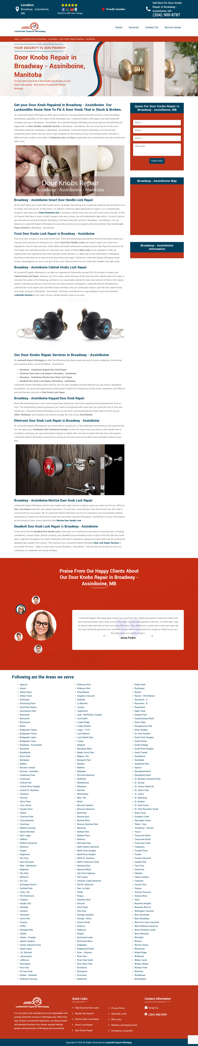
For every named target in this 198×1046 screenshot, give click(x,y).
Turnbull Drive (141, 850)
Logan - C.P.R (83, 729)
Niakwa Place (83, 835)
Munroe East (83, 816)
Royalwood (140, 707)
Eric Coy (24, 880)
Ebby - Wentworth (28, 865)
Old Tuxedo (82, 877)
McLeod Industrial (85, 775)
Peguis (80, 896)
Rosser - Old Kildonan (145, 695)
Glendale (24, 907)
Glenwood (24, 914)
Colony (23, 812)
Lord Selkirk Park (85, 737)
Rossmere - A (141, 699)
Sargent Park (141, 714)
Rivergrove (82, 971)
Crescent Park (26, 816)
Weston (138, 941)
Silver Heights (141, 729)
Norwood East (83, 865)
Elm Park (24, 873)
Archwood (24, 699)
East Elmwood (26, 862)
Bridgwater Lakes (28, 737)
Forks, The (25, 892)
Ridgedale (82, 945)
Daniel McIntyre (27, 831)
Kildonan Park (83, 688)
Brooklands (25, 752)
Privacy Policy (118, 1008)
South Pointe (141, 741)
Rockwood (139, 688)
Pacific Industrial (85, 884)
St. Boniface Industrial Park (147, 779)
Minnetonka (82, 794)
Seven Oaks (140, 722)
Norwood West (84, 869)
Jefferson (24, 960)
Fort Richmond (27, 896)
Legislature (82, 711)
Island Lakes (26, 948)
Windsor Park (141, 967)
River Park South (85, 960)
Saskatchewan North (144, 718)
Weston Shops (141, 945)
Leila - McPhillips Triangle (89, 714)
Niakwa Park (83, 831)
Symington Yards (143, 820)
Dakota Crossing (27, 828)
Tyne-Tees (139, 865)
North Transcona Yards (88, 862)
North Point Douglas (86, 850)
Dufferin (23, 839)
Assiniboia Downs (28, 707)
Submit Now (157, 160)
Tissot (137, 831)
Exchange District (28, 884)
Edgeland (24, 869)
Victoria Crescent (143, 892)
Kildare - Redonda (28, 975)
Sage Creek (140, 711)
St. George (140, 782)
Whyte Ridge (141, 952)
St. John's (139, 794)
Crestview (24, 824)
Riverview (81, 975)
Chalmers (24, 794)
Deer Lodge (25, 835)
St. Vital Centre (142, 805)
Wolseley (139, 971)
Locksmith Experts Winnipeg (118, 1042)
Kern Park (24, 967)
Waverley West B (143, 907)
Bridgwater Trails (28, 741)
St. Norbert (140, 801)
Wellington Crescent (144, 911)
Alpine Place (26, 692)
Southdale (139, 760)
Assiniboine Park (28, 711)
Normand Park (84, 843)
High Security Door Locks (87, 1007)
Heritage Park (26, 929)
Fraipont (24, 899)
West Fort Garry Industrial (147, 922)
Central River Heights (30, 786)
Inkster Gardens (27, 941)
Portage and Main (85, 914)
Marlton (81, 763)
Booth (22, 726)
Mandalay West (84, 748)
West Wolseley (142, 933)
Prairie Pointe (83, 922)
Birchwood (25, 722)
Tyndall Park (140, 862)
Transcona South (143, 839)
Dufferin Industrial (28, 843)
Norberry (81, 839)
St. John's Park (142, 790)
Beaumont (25, 714)
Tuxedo (138, 854)
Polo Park (81, 911)
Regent (80, 933)
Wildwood (139, 956)
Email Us (153, 1008)
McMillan (81, 779)
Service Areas (173, 27)
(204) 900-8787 (166, 15)
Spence (138, 767)
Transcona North (142, 835)
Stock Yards (140, 812)
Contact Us (151, 27)
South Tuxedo (141, 752)
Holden (23, 933)
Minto (80, 801)
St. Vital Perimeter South (146, 809)
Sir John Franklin (142, 733)
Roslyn (138, 692)
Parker (80, 892)
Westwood (140, 948)
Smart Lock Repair (84, 1024)
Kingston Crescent (86, 695)
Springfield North (143, 771)
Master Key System (84, 1013)
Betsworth (25, 718)
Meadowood (83, 782)
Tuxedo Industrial (143, 858)
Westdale (139, 937)
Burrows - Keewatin (29, 771)
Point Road (82, 907)
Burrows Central (27, 767)
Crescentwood (26, 820)
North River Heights (86, 854)
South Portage (141, 745)
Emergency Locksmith (121, 1030)
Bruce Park (25, 756)
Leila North (82, 718)
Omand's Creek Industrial (89, 880)
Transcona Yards (143, 843)
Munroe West (83, 820)
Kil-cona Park (26, 971)
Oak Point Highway (86, 873)
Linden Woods (84, 726)
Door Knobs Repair (84, 1030)
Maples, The (83, 756)
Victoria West (141, 896)
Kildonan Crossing (28, 979)
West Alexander (142, 914)
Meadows (81, 786)
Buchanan (24, 760)
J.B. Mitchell (26, 952)
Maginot (81, 745)
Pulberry (81, 926)
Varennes (139, 880)
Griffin (23, 926)
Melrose (81, 790)
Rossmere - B (141, 703)
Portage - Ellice (84, 918)
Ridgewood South (85, 948)
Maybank (81, 771)
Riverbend (82, 967)
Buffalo (23, 763)
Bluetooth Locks (119, 1013)
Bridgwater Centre (28, 729)
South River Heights (144, 748)
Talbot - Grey (140, 824)
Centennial (25, 779)
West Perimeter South (145, 929)
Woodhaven (140, 975)
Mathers (81, 767)
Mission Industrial (85, 809)
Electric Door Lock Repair (87, 1019)
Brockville (24, 748)
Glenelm (24, 911)
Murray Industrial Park (87, 824)
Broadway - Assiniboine (31, 745)
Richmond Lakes (85, 937)
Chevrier (24, 797)
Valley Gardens (142, 877)
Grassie (23, 922)
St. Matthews (141, 797)
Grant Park (25, 918)
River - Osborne (84, 952)
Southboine (140, 756)
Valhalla (138, 873)
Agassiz (23, 684)
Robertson (82, 979)
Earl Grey (24, 858)
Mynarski (81, 828)
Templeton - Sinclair (144, 828)
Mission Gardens (85, 805)
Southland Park (142, 763)
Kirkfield (81, 699)
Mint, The (81, 797)
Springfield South (143, 775)
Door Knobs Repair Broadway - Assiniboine (77, 39)
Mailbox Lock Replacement (124, 1025)
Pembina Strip (84, 899)
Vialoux (138, 888)
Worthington (140, 979)
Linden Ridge (83, 722)
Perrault (81, 903)
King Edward (83, 692)
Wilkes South (141, 960)
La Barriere (82, 703)
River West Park (84, 963)
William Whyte (141, 963)
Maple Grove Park (85, 752)
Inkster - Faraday (28, 937)
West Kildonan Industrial (146, 926)
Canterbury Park (27, 775)
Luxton (80, 741)
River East (82, 956)
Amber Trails (26, 695)
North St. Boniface (86, 858)
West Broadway (142, 918)
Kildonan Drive (84, 684)
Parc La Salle (83, 888)
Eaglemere (25, 854)
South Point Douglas (144, 737)
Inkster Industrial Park (30, 945)
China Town (25, 801)
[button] (38, 649)
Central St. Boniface (29, 790)
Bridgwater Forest (28, 733)
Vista (137, 899)
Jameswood (25, 956)
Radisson (81, 929)
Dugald (23, 850)
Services (134, 27)
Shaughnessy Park (143, 726)
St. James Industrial (144, 786)
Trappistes (140, 846)
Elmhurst (24, 877)
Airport (23, 688)
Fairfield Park (26, 888)
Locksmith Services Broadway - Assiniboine (39, 39)
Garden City (25, 903)
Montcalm (82, 812)
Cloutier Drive (26, 809)
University (139, 869)
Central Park (25, 782)
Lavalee (81, 707)
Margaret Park (84, 760)
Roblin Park (140, 684)
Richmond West (84, 941)
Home (118, 27)
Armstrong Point (27, 703)
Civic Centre (25, 805)
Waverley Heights (143, 903)
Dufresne (24, 846)
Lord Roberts (83, 733)
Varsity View (140, 884)
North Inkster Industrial (88, 846)
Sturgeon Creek (142, 816)
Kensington (25, 963)
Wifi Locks (116, 1019)
